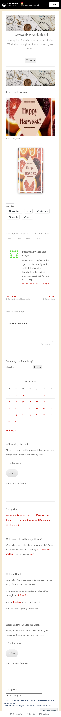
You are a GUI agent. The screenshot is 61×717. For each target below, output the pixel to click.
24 (23, 414)
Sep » (13, 430)
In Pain (34, 521)
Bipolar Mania (19, 515)
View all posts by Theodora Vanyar (35, 283)
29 (9, 421)
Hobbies (27, 520)
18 (30, 408)
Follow (12, 473)
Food (9, 239)
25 (30, 414)
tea (31, 554)
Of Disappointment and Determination (18, 297)
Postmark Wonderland (30, 35)
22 (9, 414)
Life (40, 520)
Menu (32, 60)
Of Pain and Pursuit (49, 297)
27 (44, 414)
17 (23, 408)
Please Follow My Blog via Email (23, 624)
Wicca (28, 239)
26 (37, 414)
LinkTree (17, 602)
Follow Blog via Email (17, 444)
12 (37, 401)
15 (9, 408)
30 (16, 421)
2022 (18, 234)
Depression (31, 516)
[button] (30, 170)
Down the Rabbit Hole (32, 234)
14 (51, 401)
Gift (54, 5)
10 (23, 401)
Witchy (48, 234)
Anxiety (8, 516)
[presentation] (30, 191)
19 (37, 408)
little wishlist (23, 595)
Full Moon (18, 239)
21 (51, 408)
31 (23, 421)
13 (44, 401)
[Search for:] (19, 367)
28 (52, 414)
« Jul (8, 430)
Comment (45, 344)
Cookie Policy (46, 705)
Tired (16, 525)
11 (30, 401)
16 (16, 408)
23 (16, 414)
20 (44, 408)
